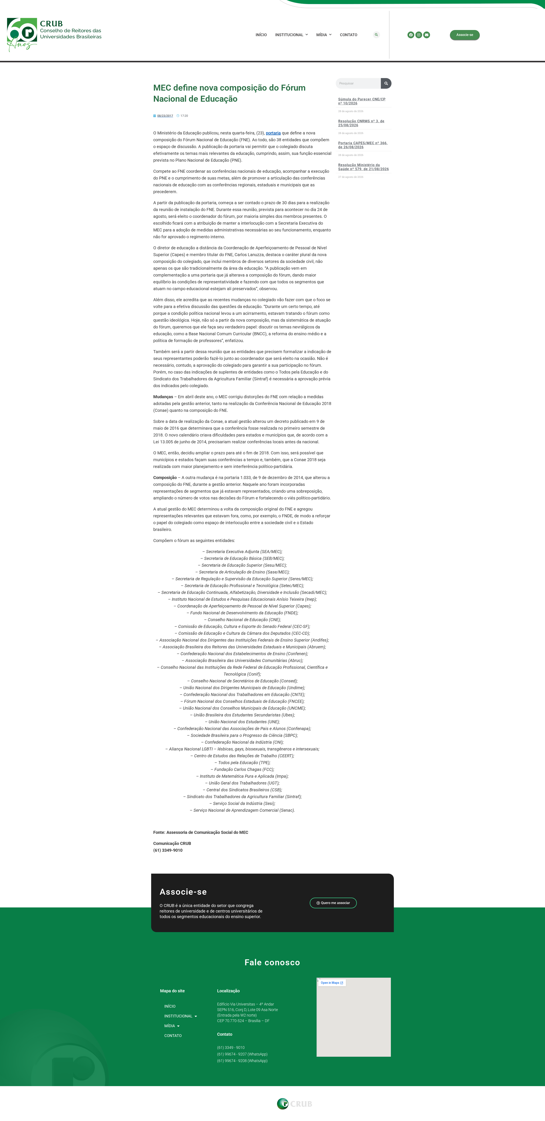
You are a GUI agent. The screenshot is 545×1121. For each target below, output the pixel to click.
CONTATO (348, 35)
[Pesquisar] (386, 83)
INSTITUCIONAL (289, 35)
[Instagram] (418, 34)
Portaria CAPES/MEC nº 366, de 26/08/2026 (363, 145)
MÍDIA (321, 35)
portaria (273, 132)
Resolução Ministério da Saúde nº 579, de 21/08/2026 (363, 167)
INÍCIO (261, 35)
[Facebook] (410, 34)
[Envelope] (426, 34)
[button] (376, 34)
